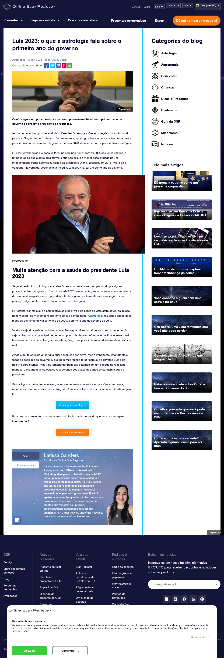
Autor (26, 455)
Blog (157, 6)
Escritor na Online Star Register (63, 460)
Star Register (84, 566)
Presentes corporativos (128, 20)
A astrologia (95, 315)
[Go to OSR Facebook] (184, 599)
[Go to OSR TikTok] (175, 599)
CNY (186, 5)
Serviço (136, 6)
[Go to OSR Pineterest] (202, 599)
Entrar (159, 20)
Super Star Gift (49, 587)
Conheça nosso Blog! (71, 405)
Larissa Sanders (61, 455)
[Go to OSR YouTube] (193, 599)
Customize (68, 650)
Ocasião (172, 5)
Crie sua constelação (83, 20)
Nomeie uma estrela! (71, 432)
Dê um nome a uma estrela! (196, 20)
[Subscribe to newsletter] (216, 584)
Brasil (63, 59)
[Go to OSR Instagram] (166, 599)
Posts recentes (25, 465)
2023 (55, 59)
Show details (198, 637)
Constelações (121, 604)
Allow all (29, 650)
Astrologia (18, 59)
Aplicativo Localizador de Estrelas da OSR (86, 577)
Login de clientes (123, 566)
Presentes (11, 20)
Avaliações (10, 595)
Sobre (147, 6)
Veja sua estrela (43, 20)
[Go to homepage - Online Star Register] (29, 6)
